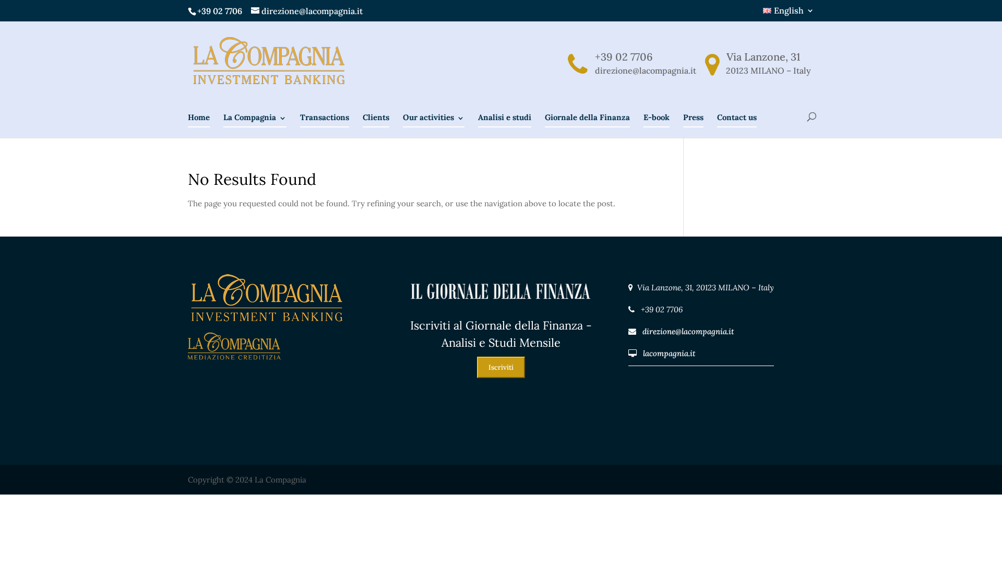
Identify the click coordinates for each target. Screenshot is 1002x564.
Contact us (737, 117)
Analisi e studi (504, 117)
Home (199, 117)
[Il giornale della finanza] (501, 310)
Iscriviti (501, 367)
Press (693, 117)
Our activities (428, 117)
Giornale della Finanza (587, 117)
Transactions (324, 117)
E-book (656, 117)
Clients (376, 117)
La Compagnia (249, 117)
